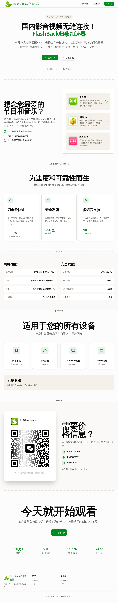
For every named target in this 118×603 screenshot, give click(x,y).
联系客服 (69, 57)
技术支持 (97, 4)
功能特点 (85, 4)
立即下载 (109, 4)
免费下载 (61, 532)
